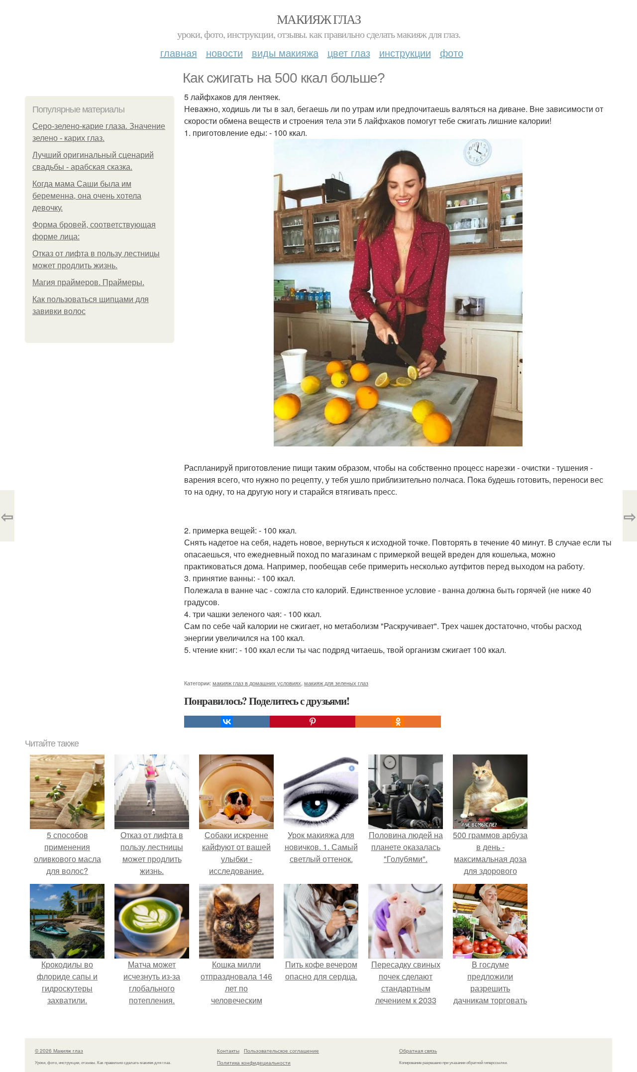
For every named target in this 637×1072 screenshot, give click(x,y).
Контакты (228, 1050)
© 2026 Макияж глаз (59, 1050)
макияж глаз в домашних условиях (256, 683)
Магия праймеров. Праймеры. (88, 282)
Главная (178, 52)
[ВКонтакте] (227, 722)
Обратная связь (418, 1050)
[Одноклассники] (398, 722)
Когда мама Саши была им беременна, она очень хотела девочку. (86, 196)
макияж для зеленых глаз (336, 683)
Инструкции (405, 52)
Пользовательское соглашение (281, 1050)
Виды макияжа (285, 52)
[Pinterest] (312, 722)
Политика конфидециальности (254, 1062)
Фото (451, 52)
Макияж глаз (318, 18)
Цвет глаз (348, 52)
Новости (224, 52)
